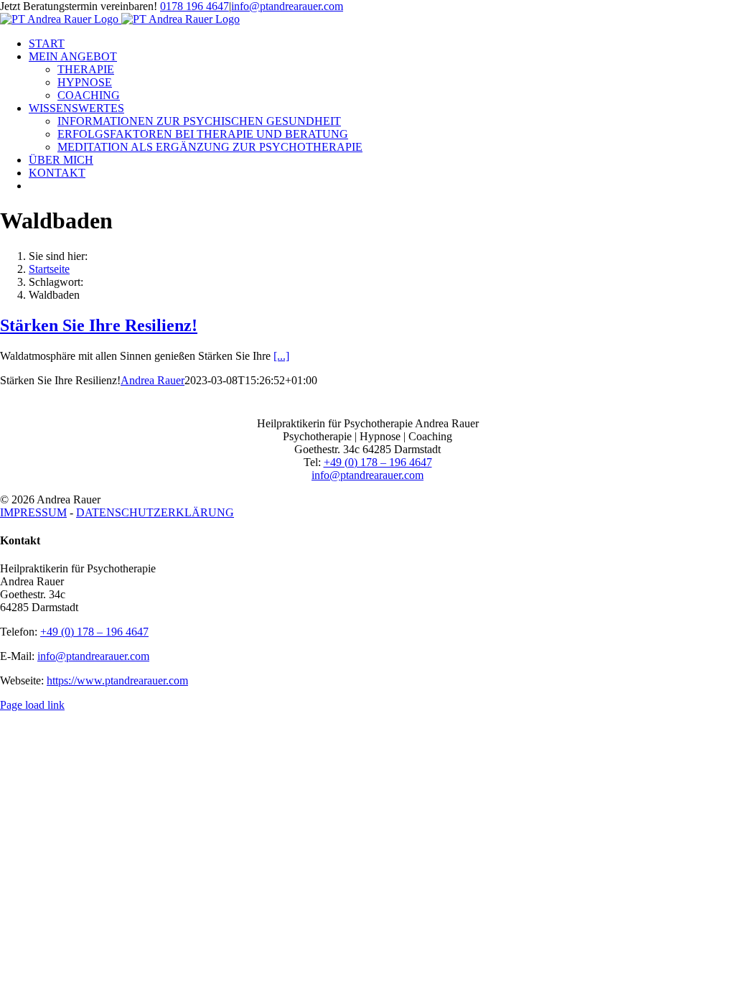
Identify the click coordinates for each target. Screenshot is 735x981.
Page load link (32, 705)
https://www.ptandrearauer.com (117, 680)
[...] (281, 356)
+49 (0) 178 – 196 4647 (378, 462)
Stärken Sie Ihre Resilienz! (98, 325)
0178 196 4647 (194, 6)
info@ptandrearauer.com (287, 6)
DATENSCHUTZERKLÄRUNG (155, 512)
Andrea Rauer (152, 380)
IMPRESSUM (33, 512)
